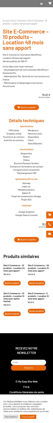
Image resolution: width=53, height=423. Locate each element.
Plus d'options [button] (11, 417)
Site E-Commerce (18, 20)
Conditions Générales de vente (26, 392)
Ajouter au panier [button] (12, 283)
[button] (41, 3)
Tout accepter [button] (28, 416)
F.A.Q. (26, 386)
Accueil (6, 20)
